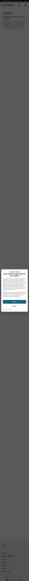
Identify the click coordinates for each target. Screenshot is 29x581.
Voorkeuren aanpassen (7, 309)
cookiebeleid (5, 295)
